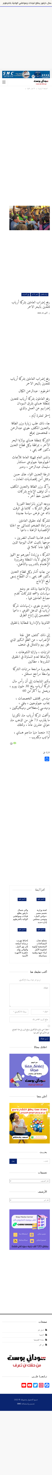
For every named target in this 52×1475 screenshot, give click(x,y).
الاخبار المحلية (41, 899)
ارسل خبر (41, 1330)
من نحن (41, 1344)
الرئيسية (41, 1335)
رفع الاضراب (25, 294)
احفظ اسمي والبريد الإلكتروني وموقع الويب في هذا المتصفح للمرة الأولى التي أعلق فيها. (30, 1031)
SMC (19, 1404)
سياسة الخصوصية (39, 1340)
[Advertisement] (26, 37)
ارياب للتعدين (43, 294)
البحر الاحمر (35, 294)
